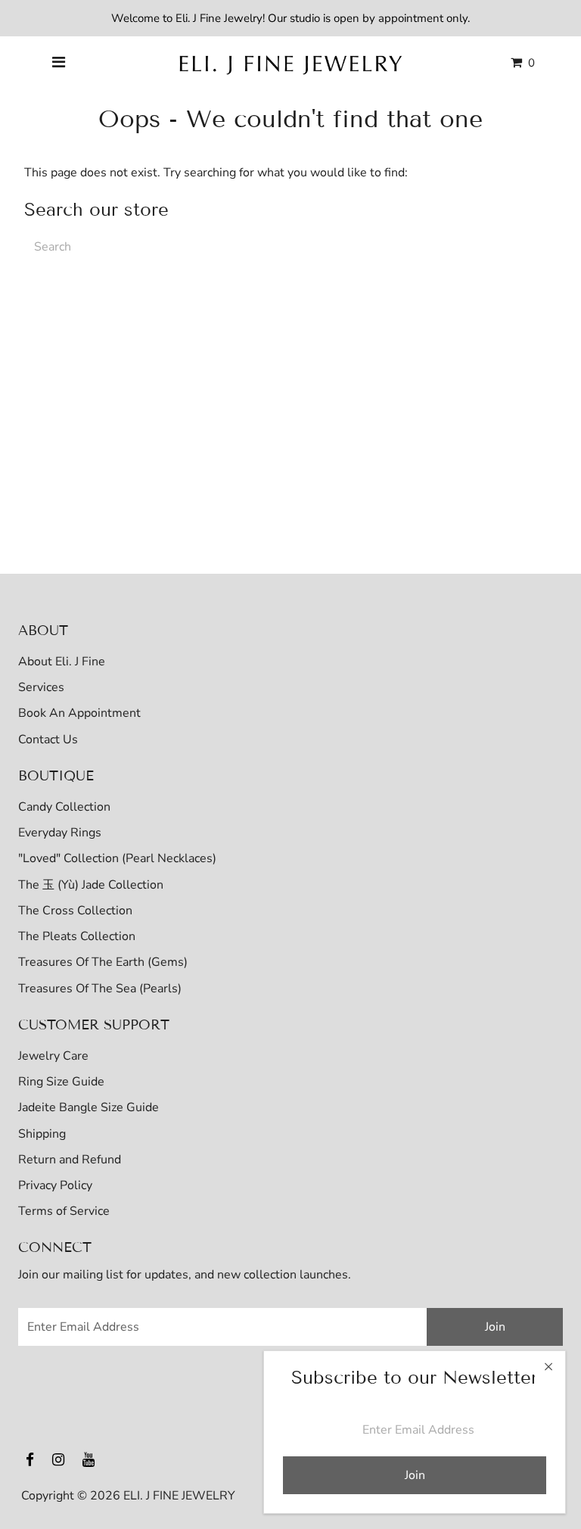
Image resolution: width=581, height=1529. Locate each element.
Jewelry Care (53, 1056)
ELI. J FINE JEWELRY (179, 1495)
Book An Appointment (79, 713)
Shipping (42, 1134)
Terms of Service (64, 1211)
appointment (410, 18)
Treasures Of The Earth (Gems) (103, 962)
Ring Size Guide (61, 1081)
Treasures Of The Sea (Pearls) (100, 988)
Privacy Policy (55, 1185)
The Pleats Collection (76, 936)
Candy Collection (64, 807)
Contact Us (48, 739)
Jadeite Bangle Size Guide (88, 1107)
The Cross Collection (75, 910)
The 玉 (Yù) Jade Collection (90, 885)
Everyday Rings (59, 832)
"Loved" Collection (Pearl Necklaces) (117, 858)
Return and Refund (69, 1159)
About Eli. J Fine (61, 661)
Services (41, 687)
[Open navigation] (59, 63)
